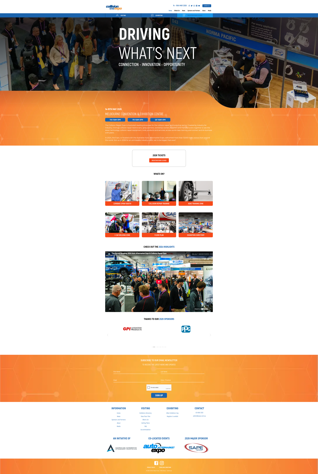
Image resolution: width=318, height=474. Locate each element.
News (183, 10)
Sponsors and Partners (194, 10)
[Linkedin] (196, 6)
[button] (107, 335)
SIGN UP (159, 395)
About (203, 10)
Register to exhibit (172, 416)
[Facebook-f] (189, 6)
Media (209, 10)
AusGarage (169, 470)
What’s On (177, 10)
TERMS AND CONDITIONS (165, 467)
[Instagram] (194, 6)
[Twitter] (191, 6)
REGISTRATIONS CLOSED (195, 15)
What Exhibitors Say (172, 413)
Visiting (123, 15)
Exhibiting (159, 15)
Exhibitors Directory (145, 413)
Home (170, 10)
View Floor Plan (145, 416)
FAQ (146, 426)
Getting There (145, 423)
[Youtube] (199, 6)
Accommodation (145, 430)
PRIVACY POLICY (151, 467)
